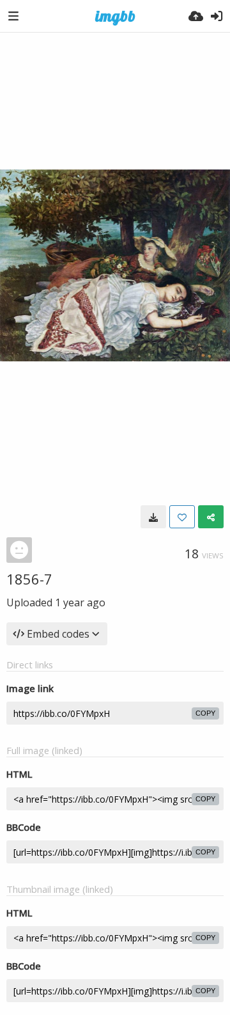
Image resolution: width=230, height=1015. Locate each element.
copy (205, 713)
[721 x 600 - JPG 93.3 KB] (153, 516)
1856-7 (29, 578)
